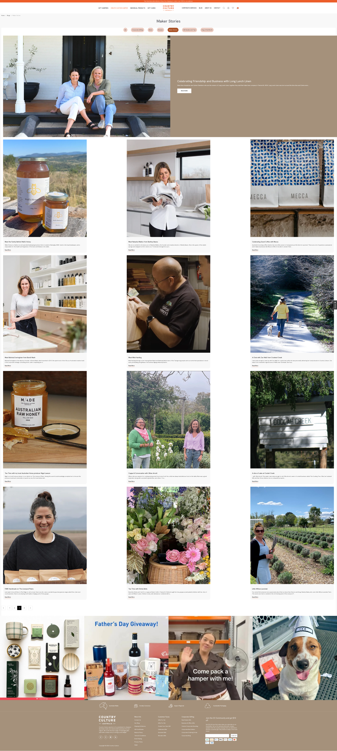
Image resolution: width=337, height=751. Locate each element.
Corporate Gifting (137, 30)
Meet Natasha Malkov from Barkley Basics (143, 242)
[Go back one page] (3, 608)
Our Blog (137, 723)
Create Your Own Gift (164, 726)
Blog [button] (200, 8)
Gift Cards (151, 8)
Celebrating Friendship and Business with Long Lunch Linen (214, 81)
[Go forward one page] (30, 608)
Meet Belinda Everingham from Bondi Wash (20, 357)
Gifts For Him (162, 723)
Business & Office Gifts (188, 723)
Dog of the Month (207, 30)
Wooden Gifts (162, 735)
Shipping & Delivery (140, 726)
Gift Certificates (139, 729)
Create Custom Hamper (119, 8)
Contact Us (137, 720)
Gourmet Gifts (162, 732)
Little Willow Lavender (260, 589)
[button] (224, 8)
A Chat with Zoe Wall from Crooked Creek (267, 357)
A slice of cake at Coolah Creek (263, 473)
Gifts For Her (162, 720)
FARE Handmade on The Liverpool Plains (19, 589)
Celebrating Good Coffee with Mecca (265, 242)
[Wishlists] (233, 8)
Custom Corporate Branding (190, 726)
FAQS (136, 745)
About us (208, 8)
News (150, 30)
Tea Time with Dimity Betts (137, 589)
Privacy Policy (138, 742)
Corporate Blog (186, 735)
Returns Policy (138, 732)
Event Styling (138, 738)
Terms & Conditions (140, 735)
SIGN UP (234, 735)
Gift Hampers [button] (103, 8)
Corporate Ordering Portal (189, 732)
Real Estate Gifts (186, 720)
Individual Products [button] (137, 8)
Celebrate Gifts (162, 729)
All (125, 30)
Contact (217, 8)
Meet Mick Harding (135, 357)
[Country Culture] (168, 8)
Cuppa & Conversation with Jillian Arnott (142, 473)
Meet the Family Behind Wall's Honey (18, 242)
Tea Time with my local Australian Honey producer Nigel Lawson (27, 473)
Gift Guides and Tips (189, 30)
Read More (184, 91)
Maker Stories (173, 30)
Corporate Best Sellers (188, 729)
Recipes (160, 30)
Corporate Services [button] (189, 8)
